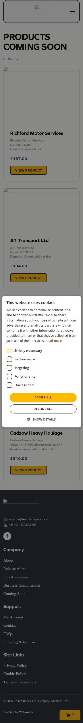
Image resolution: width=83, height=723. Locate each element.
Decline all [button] (43, 409)
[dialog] (41, 361)
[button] (41, 419)
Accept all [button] (43, 397)
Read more (54, 341)
